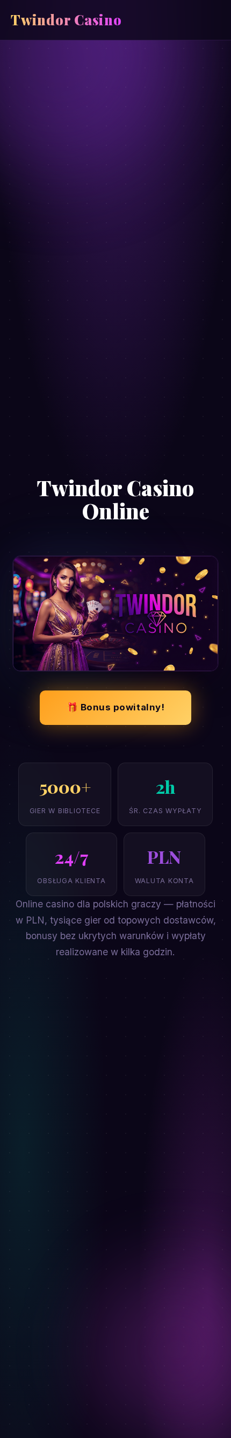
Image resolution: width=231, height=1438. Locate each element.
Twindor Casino (66, 19)
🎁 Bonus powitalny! (115, 707)
